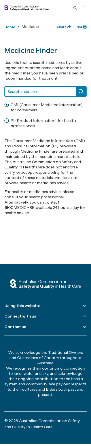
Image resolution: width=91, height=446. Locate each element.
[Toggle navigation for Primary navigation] (84, 7)
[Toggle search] (75, 8)
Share (61, 27)
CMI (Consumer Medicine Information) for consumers (47, 107)
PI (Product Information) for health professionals (43, 123)
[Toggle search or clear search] (81, 91)
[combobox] (45, 91)
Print (78, 27)
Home (9, 27)
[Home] (45, 284)
